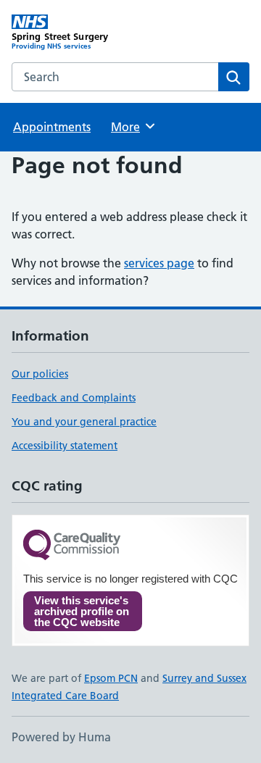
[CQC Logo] (71, 546)
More (132, 127)
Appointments (52, 127)
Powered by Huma (61, 737)
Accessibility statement (64, 445)
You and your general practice (84, 421)
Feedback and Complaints (74, 397)
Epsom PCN (111, 678)
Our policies (40, 373)
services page (159, 263)
